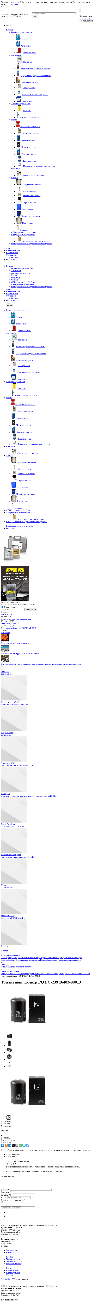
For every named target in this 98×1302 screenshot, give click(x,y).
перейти (49, 1293)
